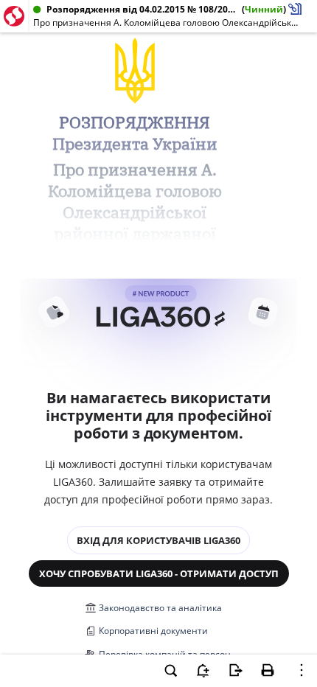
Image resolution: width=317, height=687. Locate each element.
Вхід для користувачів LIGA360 (158, 540)
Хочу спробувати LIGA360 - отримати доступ (159, 573)
